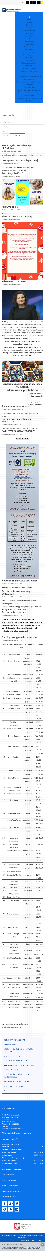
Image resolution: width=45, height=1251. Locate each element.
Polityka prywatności (9, 1180)
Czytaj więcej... (36, 1248)
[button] (40, 1040)
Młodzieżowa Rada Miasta (29, 71)
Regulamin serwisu (8, 1174)
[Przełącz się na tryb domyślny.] (27, 2)
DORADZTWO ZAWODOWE (14, 1040)
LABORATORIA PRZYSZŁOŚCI (15, 1061)
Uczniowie (29, 57)
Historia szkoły (29, 44)
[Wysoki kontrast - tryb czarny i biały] (34, 2)
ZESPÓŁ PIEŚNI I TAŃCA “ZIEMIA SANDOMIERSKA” (16, 1075)
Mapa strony (25, 1241)
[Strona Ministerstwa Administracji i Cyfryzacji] (22, 1226)
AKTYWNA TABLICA (11, 1070)
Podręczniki (29, 66)
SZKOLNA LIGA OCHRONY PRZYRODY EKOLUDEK (18, 1050)
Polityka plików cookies (10, 1185)
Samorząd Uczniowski (29, 68)
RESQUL (7, 1091)
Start (29, 20)
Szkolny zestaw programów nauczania (29, 82)
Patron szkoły (29, 47)
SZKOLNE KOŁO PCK (12, 1056)
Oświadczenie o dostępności (11, 1191)
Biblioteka (29, 33)
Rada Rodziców (29, 79)
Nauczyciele (29, 28)
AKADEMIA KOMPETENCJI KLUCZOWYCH (20, 1065)
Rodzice (29, 74)
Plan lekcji (29, 60)
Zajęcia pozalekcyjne (29, 63)
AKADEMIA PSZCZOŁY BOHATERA (17, 1082)
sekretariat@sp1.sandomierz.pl (12, 1128)
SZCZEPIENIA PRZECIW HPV (15, 1086)
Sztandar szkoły (29, 49)
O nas (29, 38)
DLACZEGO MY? (29, 87)
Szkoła (29, 22)
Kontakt (29, 101)
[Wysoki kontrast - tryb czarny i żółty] (38, 2)
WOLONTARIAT (10, 1044)
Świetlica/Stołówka (29, 30)
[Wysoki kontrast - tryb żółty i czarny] (41, 2)
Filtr (17, 136)
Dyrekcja (29, 25)
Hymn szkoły (29, 52)
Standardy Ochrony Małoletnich (29, 76)
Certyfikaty (29, 36)
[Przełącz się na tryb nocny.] (31, 2)
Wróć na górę (36, 1241)
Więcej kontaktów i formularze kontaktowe (16, 1133)
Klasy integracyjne (29, 55)
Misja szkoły (29, 41)
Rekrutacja (29, 85)
